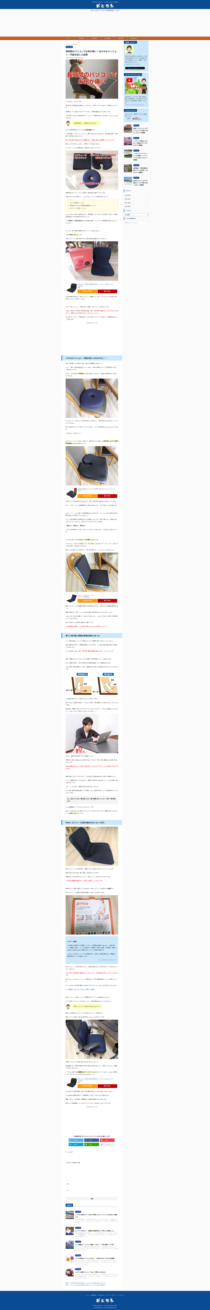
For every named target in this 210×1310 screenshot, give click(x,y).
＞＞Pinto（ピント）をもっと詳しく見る (80, 989)
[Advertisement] (105, 23)
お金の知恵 (81, 38)
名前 (67, 1184)
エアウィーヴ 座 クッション (86, 595)
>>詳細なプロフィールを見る (132, 64)
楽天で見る (107, 291)
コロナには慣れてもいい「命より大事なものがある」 (91, 1272)
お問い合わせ (134, 38)
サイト (68, 1190)
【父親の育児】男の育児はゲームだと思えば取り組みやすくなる (88, 1283)
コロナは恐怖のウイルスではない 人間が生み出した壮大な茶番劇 (94, 1258)
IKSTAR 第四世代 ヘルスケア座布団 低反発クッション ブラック (96, 489)
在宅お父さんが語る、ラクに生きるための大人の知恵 (105, 1305)
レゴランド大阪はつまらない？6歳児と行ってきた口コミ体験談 (140, 143)
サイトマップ (121, 1295)
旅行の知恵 (107, 38)
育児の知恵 (94, 38)
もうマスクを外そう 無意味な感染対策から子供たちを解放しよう (94, 1231)
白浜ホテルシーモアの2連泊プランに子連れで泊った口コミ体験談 (140, 183)
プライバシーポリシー (111, 1295)
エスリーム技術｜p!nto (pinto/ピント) (107, 959)
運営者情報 (93, 1295)
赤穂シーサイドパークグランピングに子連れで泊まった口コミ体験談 (140, 130)
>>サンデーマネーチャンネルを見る (134, 104)
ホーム (68, 38)
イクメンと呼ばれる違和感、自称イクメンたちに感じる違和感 (87, 1285)
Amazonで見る (87, 291)
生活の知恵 (120, 38)
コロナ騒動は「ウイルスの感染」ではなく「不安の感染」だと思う (94, 1244)
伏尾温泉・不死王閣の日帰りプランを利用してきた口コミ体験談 (140, 170)
